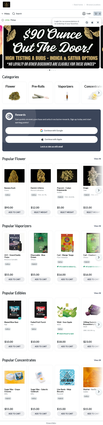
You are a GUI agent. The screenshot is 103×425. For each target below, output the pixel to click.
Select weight (40, 212)
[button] (76, 22)
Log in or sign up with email (51, 146)
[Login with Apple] (92, 22)
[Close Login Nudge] (98, 22)
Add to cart (15, 212)
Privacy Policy (51, 423)
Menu (7, 13)
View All (97, 159)
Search (19, 13)
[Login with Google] (87, 22)
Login (89, 13)
